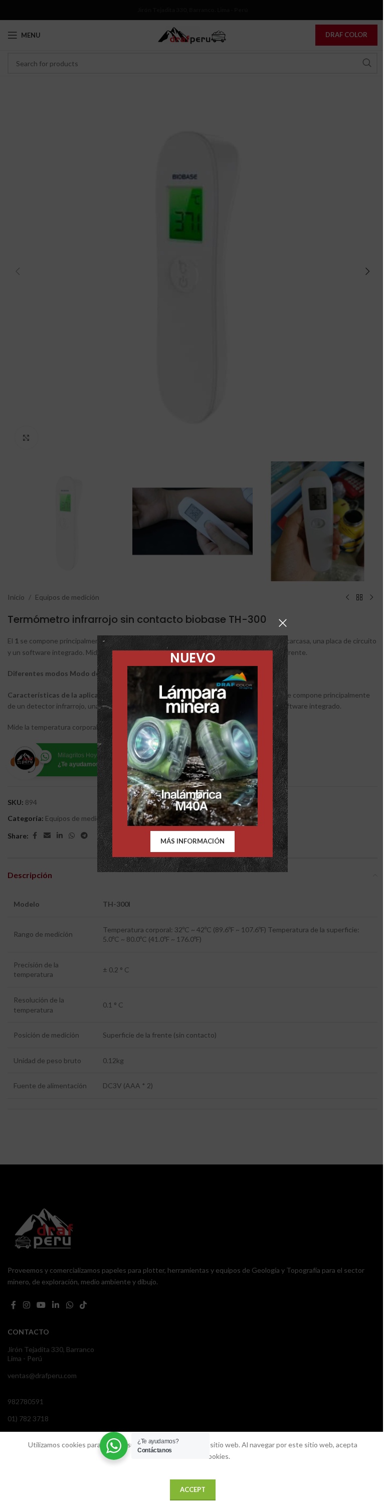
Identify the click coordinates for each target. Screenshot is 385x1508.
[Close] (282, 622)
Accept (193, 1489)
